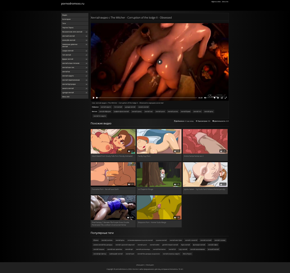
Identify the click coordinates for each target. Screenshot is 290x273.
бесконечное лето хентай (72, 32)
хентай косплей (205, 240)
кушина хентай (161, 240)
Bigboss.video (216, 2)
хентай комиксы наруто (171, 254)
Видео (64, 15)
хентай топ (197, 111)
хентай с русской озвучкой (125, 245)
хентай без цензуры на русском (148, 254)
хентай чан (148, 111)
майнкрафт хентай (116, 254)
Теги (64, 23)
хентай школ (160, 111)
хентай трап (130, 254)
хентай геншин (98, 249)
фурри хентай (67, 59)
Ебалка (95, 240)
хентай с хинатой (191, 240)
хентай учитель (107, 240)
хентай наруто (68, 76)
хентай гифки (213, 245)
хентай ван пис (68, 67)
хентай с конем (220, 240)
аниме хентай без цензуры (102, 245)
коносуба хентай (68, 40)
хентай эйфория (105, 111)
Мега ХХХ (65, 97)
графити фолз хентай (121, 111)
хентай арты (208, 111)
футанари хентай (199, 245)
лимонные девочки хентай (69, 45)
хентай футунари (69, 84)
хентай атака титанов (70, 63)
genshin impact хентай (170, 245)
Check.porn (150, 265)
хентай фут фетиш (99, 254)
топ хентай (66, 55)
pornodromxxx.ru (72, 3)
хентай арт (129, 249)
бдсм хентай (185, 245)
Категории (66, 19)
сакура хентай (67, 51)
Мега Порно (187, 254)
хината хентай (68, 88)
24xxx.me (225, 2)
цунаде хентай (68, 92)
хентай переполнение (71, 80)
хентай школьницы (143, 249)
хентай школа (173, 111)
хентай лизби (154, 245)
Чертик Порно (67, 27)
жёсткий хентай (68, 36)
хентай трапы (136, 111)
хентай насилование (197, 249)
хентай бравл (185, 111)
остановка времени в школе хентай (140, 240)
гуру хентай (183, 249)
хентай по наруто (100, 116)
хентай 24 (172, 249)
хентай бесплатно (159, 249)
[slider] (146, 98)
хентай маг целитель (114, 249)
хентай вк (66, 71)
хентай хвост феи (176, 240)
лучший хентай (213, 249)
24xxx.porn (140, 265)
